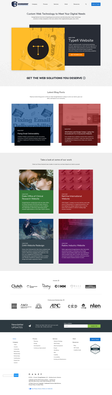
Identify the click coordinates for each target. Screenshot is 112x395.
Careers (16, 362)
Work (66, 4)
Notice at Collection (47, 388)
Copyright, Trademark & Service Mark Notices (50, 383)
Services (56, 4)
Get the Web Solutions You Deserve (54, 78)
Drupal (55, 348)
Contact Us (52, 379)
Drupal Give (17, 360)
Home (14, 339)
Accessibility (57, 357)
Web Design (57, 343)
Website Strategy (58, 341)
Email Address (68, 323)
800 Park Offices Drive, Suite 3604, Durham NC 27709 (42, 381)
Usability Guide (77, 350)
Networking (16, 351)
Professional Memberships (55, 300)
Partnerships (17, 356)
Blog (75, 345)
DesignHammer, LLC (43, 377)
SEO (55, 352)
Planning (36, 341)
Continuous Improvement (40, 348)
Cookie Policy (40, 384)
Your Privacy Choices (37, 388)
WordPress (56, 350)
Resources (76, 4)
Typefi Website (80, 40)
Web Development (58, 345)
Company (34, 4)
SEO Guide (76, 348)
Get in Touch (96, 4)
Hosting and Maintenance (60, 359)
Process (45, 4)
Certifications (17, 358)
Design (35, 343)
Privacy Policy (32, 384)
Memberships (17, 353)
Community (16, 349)
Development (37, 345)
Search (86, 4)
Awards (55, 280)
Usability (56, 355)
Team (15, 344)
